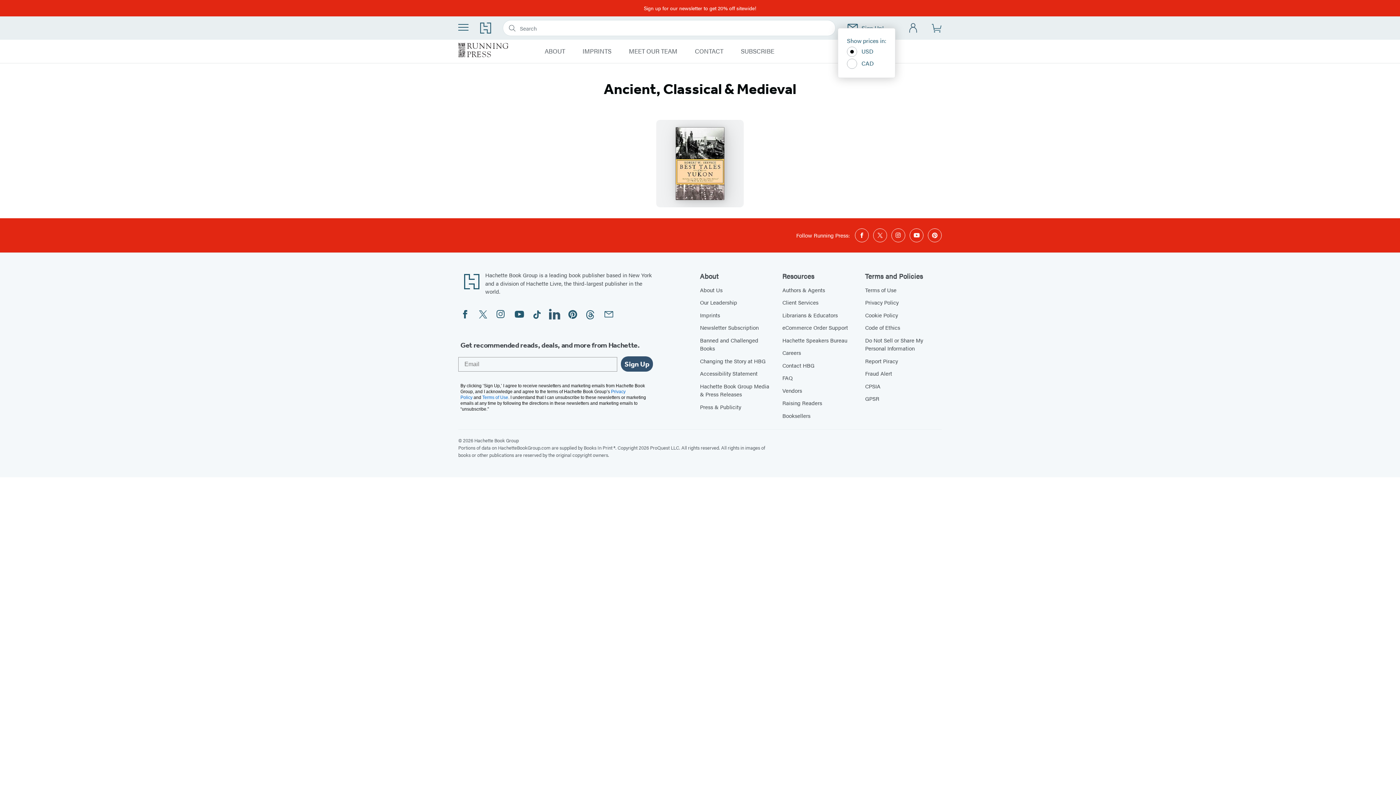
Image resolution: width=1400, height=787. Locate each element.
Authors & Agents (803, 290)
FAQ (787, 377)
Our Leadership (718, 302)
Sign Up (637, 364)
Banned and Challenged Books (729, 344)
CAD (868, 63)
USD (868, 51)
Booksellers (796, 415)
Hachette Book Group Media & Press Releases (734, 390)
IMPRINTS (597, 51)
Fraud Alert (878, 373)
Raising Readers (802, 403)
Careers (791, 352)
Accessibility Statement (729, 373)
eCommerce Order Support (815, 327)
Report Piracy (881, 361)
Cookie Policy (881, 315)
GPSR (872, 398)
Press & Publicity (720, 407)
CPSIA (872, 386)
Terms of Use (881, 290)
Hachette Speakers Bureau (814, 340)
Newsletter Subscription (729, 327)
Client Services (800, 302)
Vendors (792, 390)
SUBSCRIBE (757, 51)
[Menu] (463, 27)
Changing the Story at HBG (733, 361)
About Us (711, 290)
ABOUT (555, 51)
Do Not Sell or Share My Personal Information (894, 344)
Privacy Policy (882, 302)
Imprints (710, 315)
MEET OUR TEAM (653, 51)
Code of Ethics (882, 327)
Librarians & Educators (810, 315)
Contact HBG (798, 365)
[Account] (913, 28)
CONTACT (709, 51)
